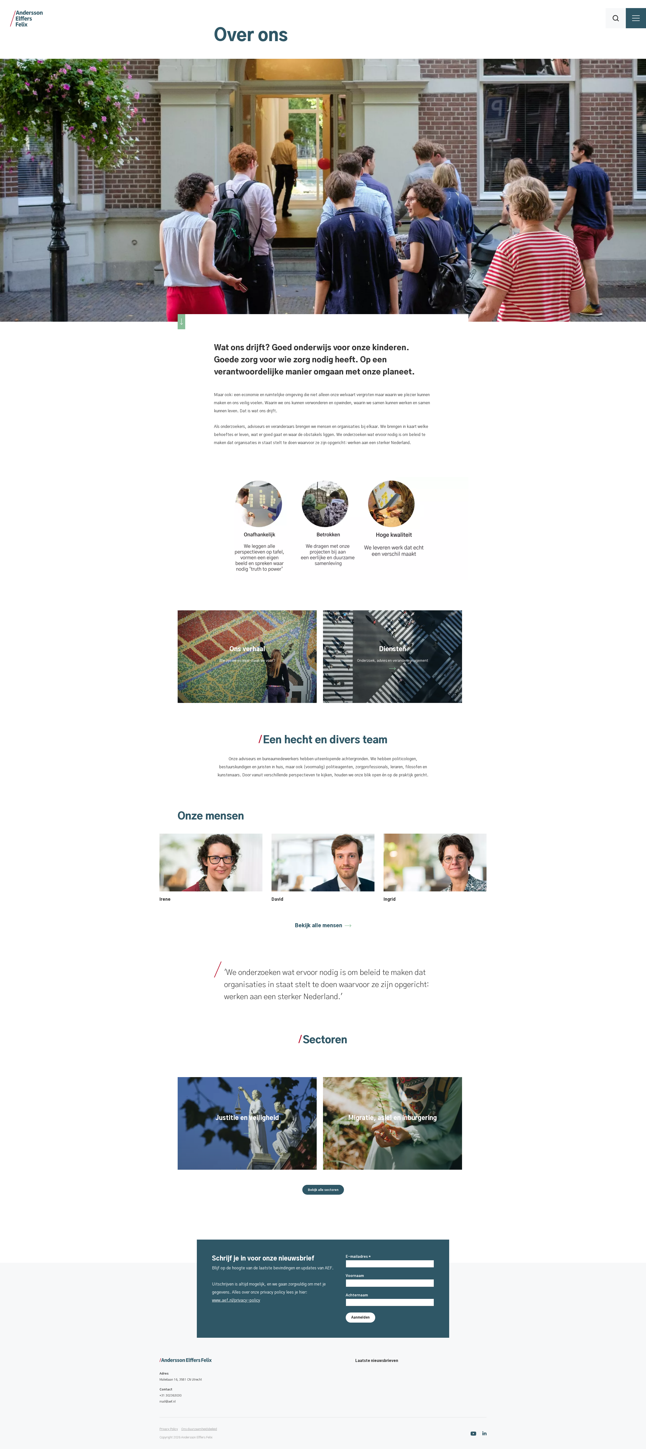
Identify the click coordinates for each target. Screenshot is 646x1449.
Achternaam (357, 1295)
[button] (616, 18)
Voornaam (355, 1276)
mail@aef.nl (167, 1401)
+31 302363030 (170, 1395)
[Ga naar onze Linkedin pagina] (484, 1433)
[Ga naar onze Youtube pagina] (473, 1433)
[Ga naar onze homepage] (185, 1360)
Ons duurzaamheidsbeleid (199, 1429)
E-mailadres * (358, 1257)
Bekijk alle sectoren (323, 1189)
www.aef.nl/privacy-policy (236, 1300)
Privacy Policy (168, 1429)
